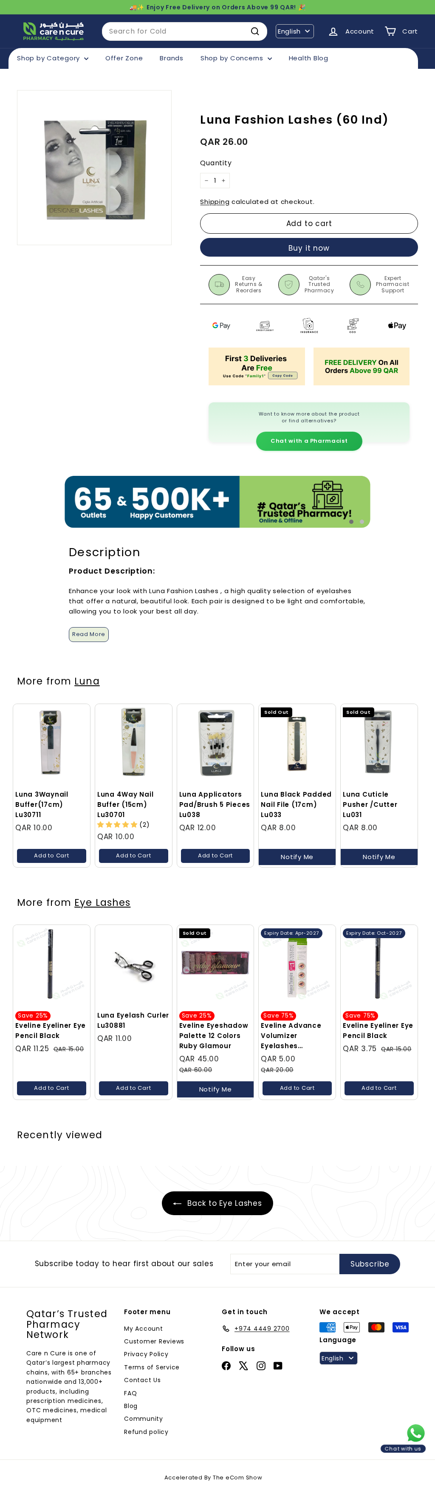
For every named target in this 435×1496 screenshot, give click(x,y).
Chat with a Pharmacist (309, 441)
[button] (118, 824)
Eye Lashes (102, 902)
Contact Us (142, 1380)
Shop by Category (49, 58)
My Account (143, 1328)
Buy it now (309, 248)
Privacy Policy (146, 1354)
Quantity (216, 163)
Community (143, 1418)
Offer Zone (124, 58)
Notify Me (297, 856)
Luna (86, 681)
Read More (88, 634)
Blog (131, 1406)
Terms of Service (152, 1367)
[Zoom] (94, 167)
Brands (172, 58)
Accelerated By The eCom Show (213, 1477)
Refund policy (146, 1432)
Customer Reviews (154, 1341)
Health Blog (308, 58)
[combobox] (184, 31)
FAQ (130, 1393)
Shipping (214, 201)
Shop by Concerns (233, 58)
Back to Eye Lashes (223, 1203)
